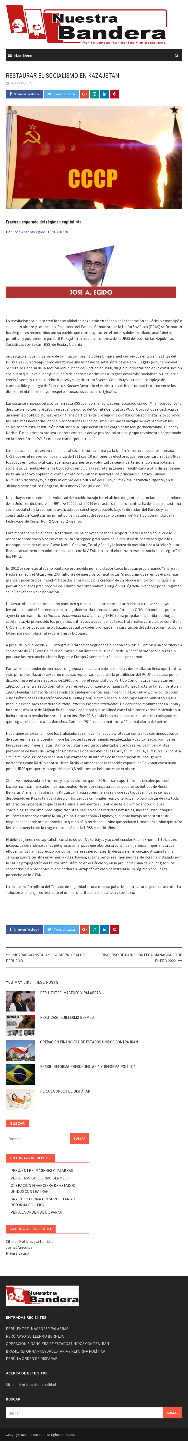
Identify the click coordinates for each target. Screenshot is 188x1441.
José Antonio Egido (29, 231)
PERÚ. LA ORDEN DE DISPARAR (65, 1091)
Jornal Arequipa (19, 1247)
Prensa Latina (17, 1253)
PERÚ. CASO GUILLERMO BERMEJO (67, 1017)
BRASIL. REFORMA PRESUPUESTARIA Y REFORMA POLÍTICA (88, 1066)
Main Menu (23, 55)
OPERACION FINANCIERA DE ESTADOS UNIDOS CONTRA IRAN (89, 1042)
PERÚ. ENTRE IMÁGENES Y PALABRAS (70, 993)
